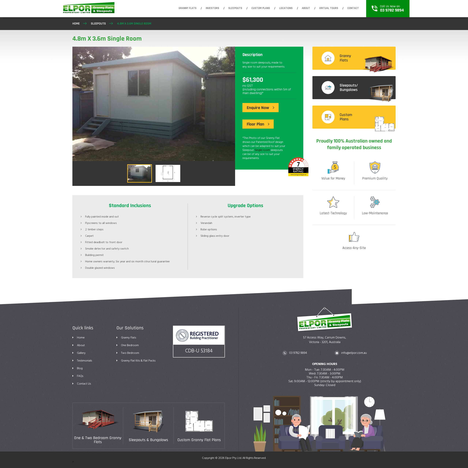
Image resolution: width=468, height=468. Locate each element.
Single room (262, 150)
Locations (286, 8)
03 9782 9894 (297, 353)
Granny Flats (188, 8)
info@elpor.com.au (354, 353)
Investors (212, 8)
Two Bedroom (130, 352)
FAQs (80, 376)
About (306, 8)
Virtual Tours (328, 8)
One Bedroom (130, 345)
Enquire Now (258, 108)
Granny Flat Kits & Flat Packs (138, 360)
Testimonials (84, 360)
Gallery (81, 352)
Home (76, 23)
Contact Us (84, 383)
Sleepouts (235, 8)
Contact (353, 8)
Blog (80, 368)
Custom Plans (260, 8)
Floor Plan (255, 124)
